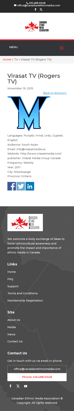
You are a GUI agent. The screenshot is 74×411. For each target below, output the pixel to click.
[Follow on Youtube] (26, 386)
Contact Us (15, 341)
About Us (13, 320)
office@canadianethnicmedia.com (37, 369)
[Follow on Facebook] (10, 386)
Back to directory (55, 93)
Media (11, 327)
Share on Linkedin (30, 186)
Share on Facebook (11, 186)
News (11, 334)
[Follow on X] (18, 386)
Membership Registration (25, 300)
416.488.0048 (42, 377)
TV (16, 59)
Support (13, 286)
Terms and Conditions (22, 293)
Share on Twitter (21, 186)
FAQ (10, 279)
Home (7, 59)
